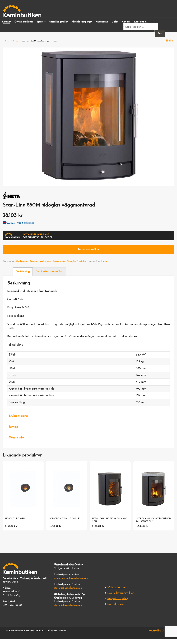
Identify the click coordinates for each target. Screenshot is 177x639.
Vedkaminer (46, 261)
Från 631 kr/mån (25, 223)
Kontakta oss (141, 22)
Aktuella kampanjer (82, 22)
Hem (7, 41)
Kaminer (6, 22)
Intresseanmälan (88, 249)
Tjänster (41, 22)
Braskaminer (59, 261)
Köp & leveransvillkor (120, 593)
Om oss (126, 22)
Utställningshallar (58, 22)
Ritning (13, 426)
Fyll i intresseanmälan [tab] (49, 271)
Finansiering (102, 22)
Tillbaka (168, 41)
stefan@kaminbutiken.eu (68, 588)
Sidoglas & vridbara (77, 261)
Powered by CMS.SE (159, 630)
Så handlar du (116, 587)
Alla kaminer (21, 261)
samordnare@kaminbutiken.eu (71, 578)
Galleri (115, 22)
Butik (15, 41)
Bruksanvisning (18, 416)
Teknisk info (16, 437)
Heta (104, 261)
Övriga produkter (24, 22)
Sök (160, 33)
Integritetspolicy (117, 598)
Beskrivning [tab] (23, 271)
